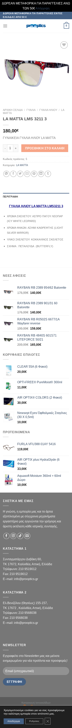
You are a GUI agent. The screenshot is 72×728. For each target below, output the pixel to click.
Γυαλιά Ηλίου (48, 110)
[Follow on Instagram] (13, 536)
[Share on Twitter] (20, 174)
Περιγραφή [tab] (10, 196)
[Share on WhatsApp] (6, 174)
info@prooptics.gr (26, 579)
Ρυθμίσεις (34, 721)
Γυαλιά (31, 110)
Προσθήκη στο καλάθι (45, 148)
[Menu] (5, 26)
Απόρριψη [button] (43, 8)
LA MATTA (22, 165)
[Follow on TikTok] (20, 536)
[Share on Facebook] (13, 174)
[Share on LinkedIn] (41, 174)
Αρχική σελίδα (13, 110)
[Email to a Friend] (27, 174)
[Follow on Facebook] (6, 536)
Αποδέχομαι (13, 721)
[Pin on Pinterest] (34, 174)
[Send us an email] (27, 536)
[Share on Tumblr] (48, 174)
